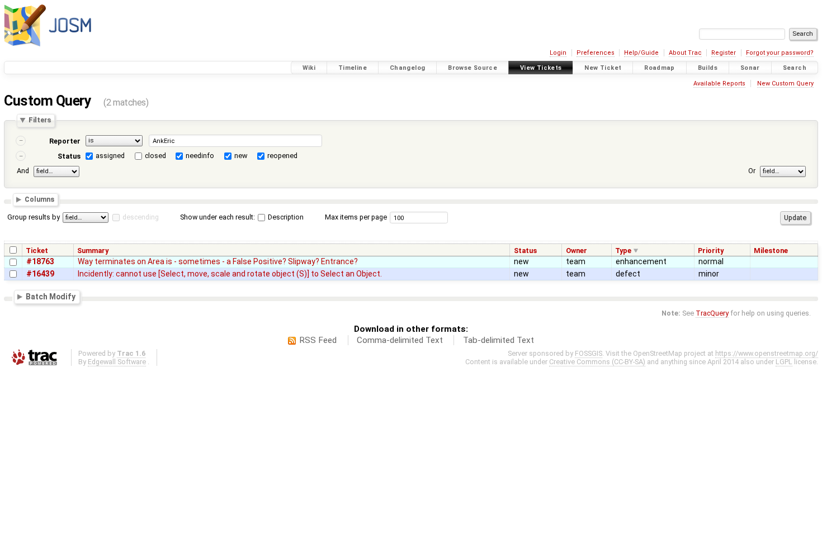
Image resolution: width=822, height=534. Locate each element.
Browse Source (472, 67)
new (240, 155)
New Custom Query (785, 83)
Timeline (352, 67)
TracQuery (712, 313)
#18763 (40, 261)
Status (69, 156)
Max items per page (356, 217)
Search (794, 67)
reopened (282, 155)
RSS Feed (318, 340)
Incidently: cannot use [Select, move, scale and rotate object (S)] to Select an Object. (230, 273)
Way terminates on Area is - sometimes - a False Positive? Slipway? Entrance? (218, 261)
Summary (92, 250)
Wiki (309, 67)
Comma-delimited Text (400, 340)
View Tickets (541, 67)
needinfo (200, 155)
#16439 (40, 273)
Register (723, 52)
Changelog (407, 67)
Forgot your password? (780, 52)
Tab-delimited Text (498, 340)
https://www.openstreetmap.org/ (766, 353)
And (23, 170)
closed (155, 155)
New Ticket (602, 67)
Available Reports (719, 83)
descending (140, 217)
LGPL (784, 361)
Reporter (65, 141)
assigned (110, 155)
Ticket (37, 250)
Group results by (33, 217)
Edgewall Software (117, 361)
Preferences (596, 52)
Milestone (771, 250)
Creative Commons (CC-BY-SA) (597, 361)
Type (623, 250)
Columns (39, 200)
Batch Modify (50, 296)
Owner (576, 250)
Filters (40, 120)
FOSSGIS (588, 353)
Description (285, 217)
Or (751, 170)
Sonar (750, 67)
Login (558, 52)
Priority (711, 250)
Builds (707, 67)
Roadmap (659, 67)
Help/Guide (641, 52)
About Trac (685, 52)
